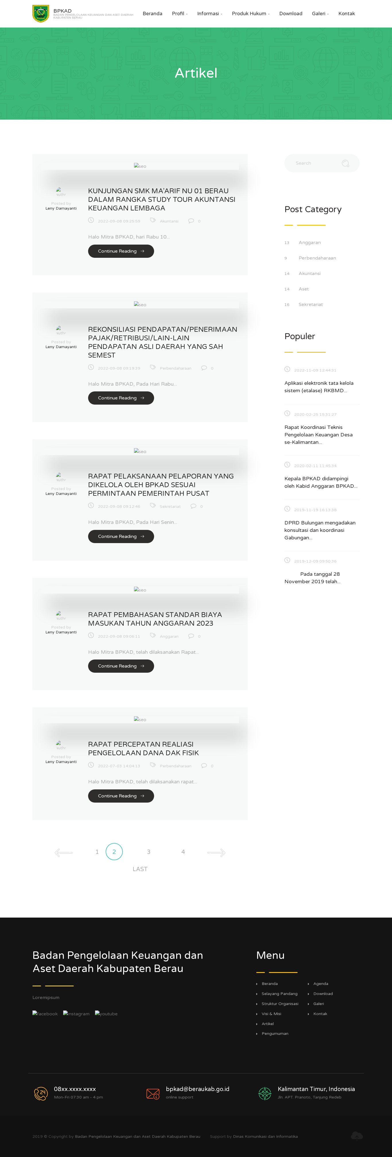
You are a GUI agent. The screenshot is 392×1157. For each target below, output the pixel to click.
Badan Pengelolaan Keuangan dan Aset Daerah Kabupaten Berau (137, 1136)
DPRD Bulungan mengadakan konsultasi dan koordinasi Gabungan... (320, 530)
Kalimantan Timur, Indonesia (316, 1089)
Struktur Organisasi (280, 1004)
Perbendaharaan (175, 368)
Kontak (346, 14)
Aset (304, 289)
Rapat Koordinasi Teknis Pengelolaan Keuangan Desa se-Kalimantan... (318, 434)
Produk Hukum (251, 14)
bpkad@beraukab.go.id (198, 1089)
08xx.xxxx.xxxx (75, 1089)
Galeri (320, 14)
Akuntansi (169, 221)
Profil (180, 14)
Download (290, 14)
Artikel (268, 1024)
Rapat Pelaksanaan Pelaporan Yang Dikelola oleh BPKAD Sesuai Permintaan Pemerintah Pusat (161, 485)
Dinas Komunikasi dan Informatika (265, 1136)
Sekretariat (170, 506)
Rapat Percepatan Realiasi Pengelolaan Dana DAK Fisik (143, 748)
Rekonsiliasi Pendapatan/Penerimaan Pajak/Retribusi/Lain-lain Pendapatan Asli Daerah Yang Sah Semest (162, 342)
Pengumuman (275, 1033)
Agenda (320, 984)
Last (140, 869)
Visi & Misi (271, 1014)
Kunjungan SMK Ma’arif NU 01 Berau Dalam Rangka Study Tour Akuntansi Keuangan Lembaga (162, 199)
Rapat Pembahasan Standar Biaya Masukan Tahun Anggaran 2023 (155, 619)
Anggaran (169, 636)
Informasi (209, 14)
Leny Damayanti (61, 208)
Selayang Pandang (280, 994)
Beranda (152, 14)
